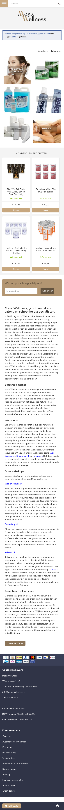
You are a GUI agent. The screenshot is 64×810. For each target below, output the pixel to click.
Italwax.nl (38, 456)
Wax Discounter (13, 483)
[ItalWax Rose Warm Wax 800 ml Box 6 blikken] (45, 171)
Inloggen (57, 51)
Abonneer (47, 290)
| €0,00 (13, 805)
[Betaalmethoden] (32, 660)
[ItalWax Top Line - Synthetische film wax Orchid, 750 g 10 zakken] (16, 230)
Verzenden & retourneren (15, 763)
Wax (47, 69)
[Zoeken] (59, 4)
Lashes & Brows (46, 99)
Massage (46, 128)
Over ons (6, 736)
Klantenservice (13, 643)
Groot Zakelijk (9, 790)
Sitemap (6, 774)
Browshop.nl (22, 456)
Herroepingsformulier (12, 779)
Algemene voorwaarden (14, 741)
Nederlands (43, 51)
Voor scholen (9, 785)
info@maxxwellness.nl (13, 692)
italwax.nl (54, 569)
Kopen (16, 210)
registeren (21, 36)
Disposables (17, 128)
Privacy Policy (9, 752)
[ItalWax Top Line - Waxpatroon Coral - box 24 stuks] (45, 230)
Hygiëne (17, 99)
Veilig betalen (9, 758)
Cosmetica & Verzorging (17, 70)
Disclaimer (7, 747)
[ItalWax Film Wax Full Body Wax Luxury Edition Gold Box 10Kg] (16, 171)
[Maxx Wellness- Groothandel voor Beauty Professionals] (32, 15)
